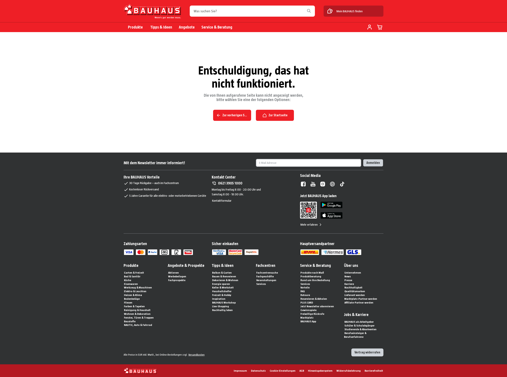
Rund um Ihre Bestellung (315, 280)
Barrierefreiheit (374, 370)
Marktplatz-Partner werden (360, 298)
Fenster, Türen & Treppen (139, 317)
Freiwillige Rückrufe (312, 313)
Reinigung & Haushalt (137, 310)
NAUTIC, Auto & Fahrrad (138, 324)
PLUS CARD (306, 302)
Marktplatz (307, 317)
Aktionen (173, 272)
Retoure (305, 295)
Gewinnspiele (308, 310)
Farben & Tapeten (134, 306)
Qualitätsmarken (354, 291)
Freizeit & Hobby (221, 295)
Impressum (240, 370)
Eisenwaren (131, 283)
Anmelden (373, 162)
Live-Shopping (220, 306)
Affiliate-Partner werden (358, 302)
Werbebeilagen (177, 276)
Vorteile (305, 287)
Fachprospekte (176, 280)
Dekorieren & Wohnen (225, 280)
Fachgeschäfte (265, 276)
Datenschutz (258, 370)
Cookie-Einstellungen (282, 370)
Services (261, 283)
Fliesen (128, 302)
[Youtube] (313, 184)
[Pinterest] (332, 184)
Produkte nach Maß (312, 272)
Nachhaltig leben (222, 310)
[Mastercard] (140, 252)
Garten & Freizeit (134, 272)
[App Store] (331, 215)
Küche (127, 280)
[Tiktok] (342, 184)
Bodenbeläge (132, 298)
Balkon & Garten (222, 272)
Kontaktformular (222, 200)
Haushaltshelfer (222, 291)
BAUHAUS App (308, 321)
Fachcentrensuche (267, 272)
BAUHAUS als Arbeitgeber (359, 321)
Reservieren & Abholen (313, 298)
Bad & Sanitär (132, 276)
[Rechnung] (176, 252)
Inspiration (218, 298)
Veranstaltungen (266, 280)
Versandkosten (196, 354)
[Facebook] (303, 184)
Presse (348, 280)
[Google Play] (331, 205)
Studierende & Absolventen (360, 329)
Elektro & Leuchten (135, 291)
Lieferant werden (354, 295)
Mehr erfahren (309, 224)
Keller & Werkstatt (223, 287)
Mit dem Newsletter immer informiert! (154, 163)
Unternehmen (352, 272)
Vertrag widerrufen (367, 352)
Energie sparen (221, 283)
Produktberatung (310, 276)
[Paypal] (152, 252)
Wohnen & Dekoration (137, 313)
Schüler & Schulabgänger (359, 325)
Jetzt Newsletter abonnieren (317, 306)
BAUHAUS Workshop (224, 302)
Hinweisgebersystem (320, 370)
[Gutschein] (164, 252)
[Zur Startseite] (152, 12)
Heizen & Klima (133, 295)
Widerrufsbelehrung (348, 370)
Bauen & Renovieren (224, 276)
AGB (301, 370)
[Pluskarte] (188, 252)
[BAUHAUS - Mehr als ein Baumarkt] (140, 370)
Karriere (349, 283)
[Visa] (129, 252)
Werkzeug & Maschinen (138, 287)
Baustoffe (129, 321)
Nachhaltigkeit (353, 287)
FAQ (302, 291)
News (347, 276)
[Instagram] (322, 184)
